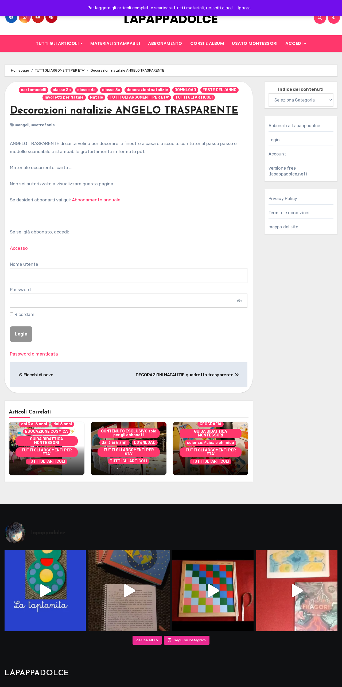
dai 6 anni (62, 424)
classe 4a (86, 90)
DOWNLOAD (185, 90)
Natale (96, 97)
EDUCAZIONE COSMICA (46, 431)
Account (277, 154)
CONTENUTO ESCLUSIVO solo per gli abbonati (128, 433)
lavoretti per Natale (64, 97)
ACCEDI (294, 43)
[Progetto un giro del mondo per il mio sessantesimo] (213, 590)
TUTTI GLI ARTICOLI (58, 43)
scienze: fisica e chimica (210, 442)
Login (274, 139)
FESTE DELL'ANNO (219, 90)
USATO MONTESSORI (254, 43)
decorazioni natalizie (147, 90)
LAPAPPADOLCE (171, 19)
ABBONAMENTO (165, 43)
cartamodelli (33, 90)
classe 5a (111, 90)
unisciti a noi (219, 7)
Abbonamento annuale (96, 199)
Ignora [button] (244, 7)
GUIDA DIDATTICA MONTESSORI (46, 441)
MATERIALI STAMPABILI (115, 43)
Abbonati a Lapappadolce (294, 125)
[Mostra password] (239, 300)
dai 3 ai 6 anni (34, 424)
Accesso (19, 248)
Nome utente (24, 264)
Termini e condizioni (289, 212)
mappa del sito (283, 226)
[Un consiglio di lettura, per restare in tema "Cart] (296, 590)
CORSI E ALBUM (207, 43)
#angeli (22, 125)
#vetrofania (43, 125)
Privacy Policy (283, 198)
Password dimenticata (34, 354)
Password (20, 289)
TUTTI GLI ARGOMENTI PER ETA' (139, 97)
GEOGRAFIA (210, 424)
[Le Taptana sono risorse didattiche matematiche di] (45, 590)
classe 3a (62, 90)
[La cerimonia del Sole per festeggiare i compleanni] (129, 590)
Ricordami (24, 314)
